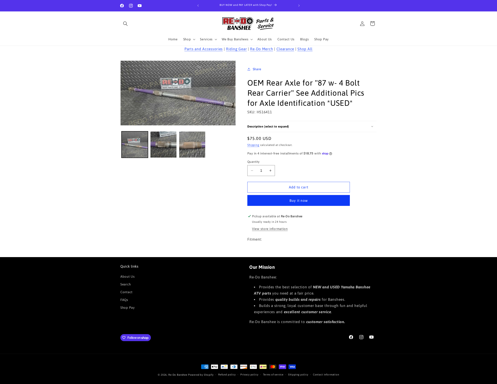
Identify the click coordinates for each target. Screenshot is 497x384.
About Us (127, 276)
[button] (125, 23)
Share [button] (257, 69)
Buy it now (298, 201)
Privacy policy (249, 374)
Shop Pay (127, 307)
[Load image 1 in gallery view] (135, 144)
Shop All (305, 49)
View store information (270, 229)
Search (125, 284)
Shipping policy (298, 374)
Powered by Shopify (201, 374)
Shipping (253, 144)
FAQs (124, 300)
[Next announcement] (299, 5)
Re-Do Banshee (177, 374)
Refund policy (227, 374)
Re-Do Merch (261, 49)
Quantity (253, 161)
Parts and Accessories (203, 49)
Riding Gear (236, 49)
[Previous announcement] (198, 5)
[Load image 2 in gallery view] (163, 144)
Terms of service (273, 374)
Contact (126, 292)
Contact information (326, 374)
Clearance (285, 49)
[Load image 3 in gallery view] (192, 144)
